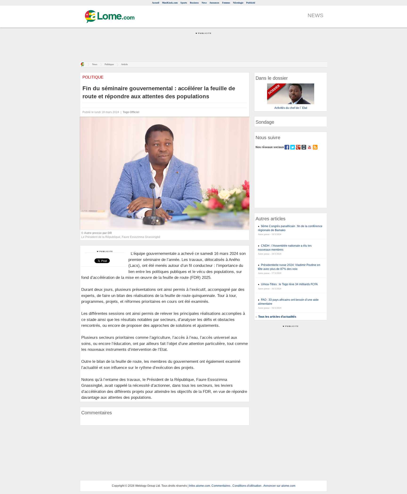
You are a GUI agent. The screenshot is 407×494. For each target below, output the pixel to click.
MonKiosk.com (170, 2)
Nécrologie (238, 2)
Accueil (155, 2)
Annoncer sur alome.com (279, 485)
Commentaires (221, 485)
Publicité (250, 2)
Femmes (226, 2)
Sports (183, 2)
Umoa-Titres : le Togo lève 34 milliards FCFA (289, 284)
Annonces (214, 2)
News (204, 2)
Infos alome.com (199, 485)
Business (194, 2)
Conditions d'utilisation (246, 485)
